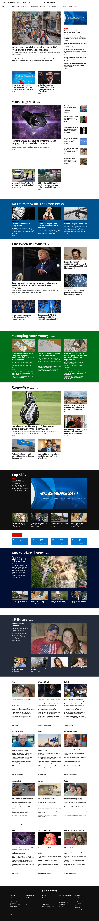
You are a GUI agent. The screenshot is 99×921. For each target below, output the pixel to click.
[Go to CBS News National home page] (49, 2)
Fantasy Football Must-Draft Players (16, 905)
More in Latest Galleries (44, 873)
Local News (11, 2)
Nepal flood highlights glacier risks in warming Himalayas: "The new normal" (33, 58)
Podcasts (60, 900)
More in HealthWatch (17, 774)
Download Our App (63, 902)
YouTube (28, 897)
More (49, 244)
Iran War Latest (14, 900)
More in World (42, 774)
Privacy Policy (46, 897)
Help (76, 905)
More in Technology (17, 824)
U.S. (3, 6)
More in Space (15, 873)
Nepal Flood (15, 6)
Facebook (29, 900)
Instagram (28, 902)
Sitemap (60, 906)
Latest (4, 2)
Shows (25, 2)
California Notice (46, 900)
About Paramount (79, 897)
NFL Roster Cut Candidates (14, 902)
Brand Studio (61, 904)
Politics (27, 6)
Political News (14, 897)
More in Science (42, 824)
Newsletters (61, 897)
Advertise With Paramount (82, 900)
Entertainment (52, 6)
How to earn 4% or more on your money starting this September (23, 376)
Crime (59, 6)
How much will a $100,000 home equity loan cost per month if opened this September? (75, 373)
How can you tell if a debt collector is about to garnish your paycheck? (48, 369)
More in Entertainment (70, 774)
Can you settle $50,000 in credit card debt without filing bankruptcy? (49, 366)
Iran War (8, 6)
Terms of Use (45, 904)
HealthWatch (34, 6)
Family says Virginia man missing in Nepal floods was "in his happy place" (32, 60)
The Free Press (73, 6)
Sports (65, 6)
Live (18, 2)
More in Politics (68, 725)
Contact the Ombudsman (81, 909)
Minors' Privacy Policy (48, 906)
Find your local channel (29, 535)
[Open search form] (96, 2)
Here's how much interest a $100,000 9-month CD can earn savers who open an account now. (23, 373)
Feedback (77, 907)
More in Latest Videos (70, 873)
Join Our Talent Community (79, 902)
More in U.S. (15, 725)
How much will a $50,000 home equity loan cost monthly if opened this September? (75, 377)
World (22, 6)
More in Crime (68, 824)
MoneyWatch (43, 6)
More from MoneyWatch (44, 725)
